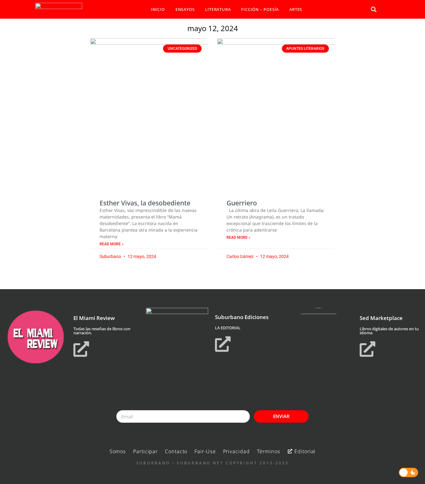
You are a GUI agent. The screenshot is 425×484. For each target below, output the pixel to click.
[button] (373, 9)
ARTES (295, 9)
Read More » (112, 244)
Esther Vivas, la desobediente (145, 203)
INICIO (158, 9)
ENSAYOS (185, 9)
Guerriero (242, 203)
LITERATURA (218, 9)
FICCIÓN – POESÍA (260, 9)
